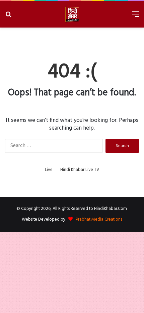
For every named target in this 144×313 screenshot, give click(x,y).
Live (49, 169)
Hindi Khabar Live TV (79, 169)
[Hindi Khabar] (72, 14)
